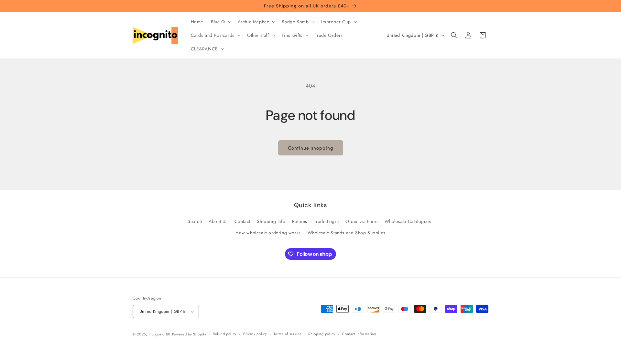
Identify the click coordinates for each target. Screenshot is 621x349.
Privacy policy (255, 333)
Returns (299, 221)
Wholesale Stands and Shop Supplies (347, 232)
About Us (218, 221)
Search (195, 221)
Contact (242, 221)
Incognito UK (159, 334)
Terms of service (287, 333)
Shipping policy (321, 333)
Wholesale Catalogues (408, 221)
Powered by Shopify (189, 334)
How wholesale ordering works (268, 232)
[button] (220, 21)
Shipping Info (271, 221)
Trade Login (326, 221)
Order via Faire (361, 221)
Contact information (359, 333)
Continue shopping (310, 148)
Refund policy (224, 333)
